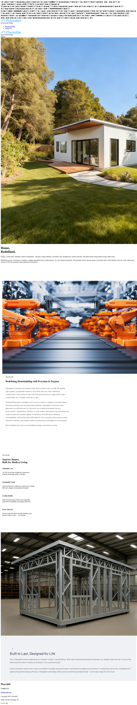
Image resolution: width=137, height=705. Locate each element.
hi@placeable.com (6, 692)
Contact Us (8, 28)
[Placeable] (11, 21)
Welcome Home (10, 26)
